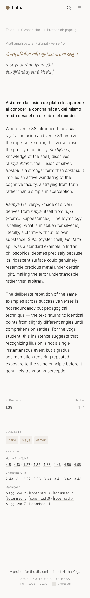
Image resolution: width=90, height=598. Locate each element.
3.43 (77, 479)
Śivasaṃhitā (30, 30)
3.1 (18, 479)
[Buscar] (69, 8)
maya (26, 440)
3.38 (37, 479)
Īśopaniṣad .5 (16, 498)
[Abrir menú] (79, 8)
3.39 (47, 479)
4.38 (47, 464)
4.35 (36, 464)
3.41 (57, 479)
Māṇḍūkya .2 (16, 493)
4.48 (57, 464)
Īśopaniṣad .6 (39, 498)
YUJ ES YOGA (42, 579)
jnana (12, 440)
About (24, 579)
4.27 (26, 464)
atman (41, 440)
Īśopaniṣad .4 (63, 493)
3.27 (26, 479)
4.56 (67, 464)
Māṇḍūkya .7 (16, 504)
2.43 (9, 479)
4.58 (77, 464)
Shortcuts (62, 583)
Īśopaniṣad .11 (39, 504)
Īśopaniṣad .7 (63, 498)
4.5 (8, 464)
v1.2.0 (43, 583)
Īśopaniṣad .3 (39, 493)
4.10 (17, 464)
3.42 (67, 479)
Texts (10, 30)
